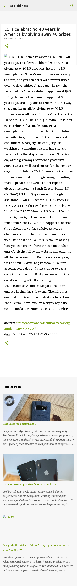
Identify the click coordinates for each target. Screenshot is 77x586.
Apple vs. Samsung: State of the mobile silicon (29, 484)
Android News (19, 5)
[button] (6, 46)
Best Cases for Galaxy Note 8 (19, 423)
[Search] (72, 5)
